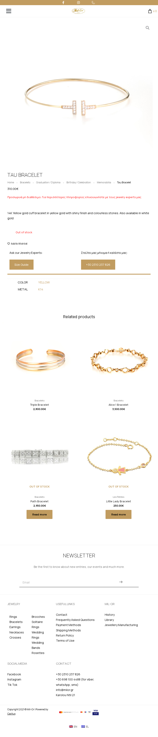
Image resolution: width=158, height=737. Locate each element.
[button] (21, 265)
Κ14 (40, 289)
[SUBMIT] (121, 582)
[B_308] (79, 96)
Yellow (44, 282)
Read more (39, 514)
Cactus (11, 713)
